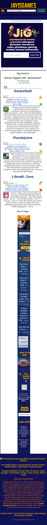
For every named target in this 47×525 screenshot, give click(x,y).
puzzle (19, 102)
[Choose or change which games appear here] (26, 381)
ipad (18, 101)
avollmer (24, 146)
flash (26, 185)
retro (20, 190)
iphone (10, 149)
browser (21, 185)
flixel (9, 186)
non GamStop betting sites (34, 21)
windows (26, 190)
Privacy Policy (7, 513)
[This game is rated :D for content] (41, 104)
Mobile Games (11, 467)
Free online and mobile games (24, 6)
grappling (23, 186)
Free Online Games (9, 465)
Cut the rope (24, 471)
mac (19, 188)
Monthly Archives (25, 408)
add (24, 387)
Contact (29, 515)
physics (14, 102)
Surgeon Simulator (9, 471)
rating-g (25, 102)
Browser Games (38, 465)
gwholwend (9, 101)
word (22, 151)
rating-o (15, 190)
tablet (20, 104)
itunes (16, 149)
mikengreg (24, 101)
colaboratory (9, 147)
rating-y (17, 151)
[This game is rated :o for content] (41, 151)
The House (34, 471)
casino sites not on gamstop (18, 21)
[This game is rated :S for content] (41, 190)
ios (15, 101)
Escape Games (36, 467)
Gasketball (23, 91)
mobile (8, 102)
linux (15, 188)
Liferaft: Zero (23, 177)
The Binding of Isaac (18, 473)
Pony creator (33, 473)
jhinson (21, 149)
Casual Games (24, 465)
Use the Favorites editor (24, 399)
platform (8, 190)
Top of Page (22, 211)
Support (29, 513)
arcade (17, 99)
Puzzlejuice (22, 138)
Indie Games (23, 467)
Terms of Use (19, 513)
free (21, 99)
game (25, 99)
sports (15, 104)
